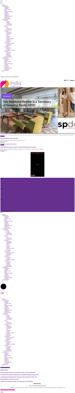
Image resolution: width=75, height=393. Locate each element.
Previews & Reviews (8, 11)
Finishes (8, 54)
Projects (6, 13)
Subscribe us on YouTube (8, 185)
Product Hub (4, 193)
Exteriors (6, 46)
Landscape (9, 47)
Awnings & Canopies (11, 50)
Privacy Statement (6, 202)
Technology (7, 42)
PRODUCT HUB (5, 19)
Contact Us (4, 204)
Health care (9, 25)
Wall (8, 35)
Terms (3, 201)
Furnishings (9, 33)
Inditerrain (2, 144)
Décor (5, 26)
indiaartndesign (4, 141)
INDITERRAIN (5, 6)
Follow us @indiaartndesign (8, 181)
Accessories (9, 24)
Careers (4, 207)
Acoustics (9, 52)
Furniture (9, 241)
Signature (6, 15)
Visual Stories (7, 18)
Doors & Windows (10, 38)
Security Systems (10, 43)
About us (4, 205)
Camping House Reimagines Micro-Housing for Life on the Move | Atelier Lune (18, 377)
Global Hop (4, 194)
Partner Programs (5, 209)
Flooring (8, 36)
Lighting (8, 34)
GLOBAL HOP (5, 58)
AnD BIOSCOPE (5, 70)
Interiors (6, 30)
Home (3, 190)
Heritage (6, 8)
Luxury (8, 21)
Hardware (9, 55)
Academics (6, 7)
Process (6, 12)
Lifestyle (6, 20)
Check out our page (7, 180)
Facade (8, 48)
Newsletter (2, 136)
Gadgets (8, 45)
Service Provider (8, 56)
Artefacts (9, 28)
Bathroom (9, 41)
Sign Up (3, 196)
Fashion (8, 22)
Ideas (5, 10)
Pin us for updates (6, 182)
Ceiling (8, 37)
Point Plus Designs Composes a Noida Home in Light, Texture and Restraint (17, 372)
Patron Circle (4, 208)
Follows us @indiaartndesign (8, 184)
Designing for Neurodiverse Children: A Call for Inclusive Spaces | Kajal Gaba (18, 147)
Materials (6, 51)
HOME (3, 4)
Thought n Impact (8, 16)
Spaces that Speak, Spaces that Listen (9, 138)
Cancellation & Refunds (6, 203)
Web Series (6, 17)
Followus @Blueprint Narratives (9, 186)
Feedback (4, 195)
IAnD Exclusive (7, 9)
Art (7, 27)
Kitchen (8, 39)
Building (8, 53)
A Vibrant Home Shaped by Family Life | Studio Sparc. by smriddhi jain (16, 381)
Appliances (9, 44)
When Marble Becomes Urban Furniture (9, 379)
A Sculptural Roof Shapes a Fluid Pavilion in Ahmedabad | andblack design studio (19, 374)
